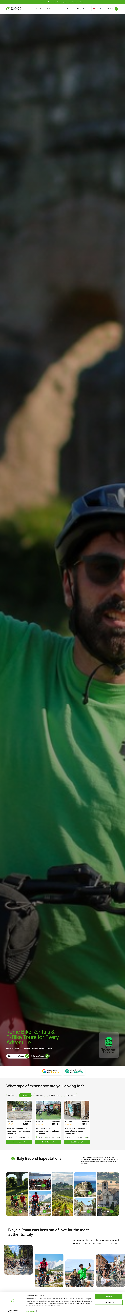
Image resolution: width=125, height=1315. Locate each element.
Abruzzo (38, 1211)
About (85, 9)
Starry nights (70, 1095)
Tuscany (60, 1211)
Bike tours (39, 1095)
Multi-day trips (54, 1095)
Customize (107, 1302)
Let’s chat (109, 9)
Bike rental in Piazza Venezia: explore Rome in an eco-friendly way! (76, 1131)
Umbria (106, 1211)
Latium (38, 1185)
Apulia (83, 1211)
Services (70, 9)
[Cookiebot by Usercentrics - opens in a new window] (12, 1311)
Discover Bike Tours (16, 1056)
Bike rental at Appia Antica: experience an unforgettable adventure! (18, 1131)
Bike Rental (40, 9)
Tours (61, 9)
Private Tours (38, 1056)
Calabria (83, 1193)
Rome (15, 1211)
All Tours (11, 1095)
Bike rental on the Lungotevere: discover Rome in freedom (47, 1131)
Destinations (51, 9)
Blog (78, 9)
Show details (30, 1311)
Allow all (109, 1296)
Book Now (17, 1142)
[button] (62, 2)
